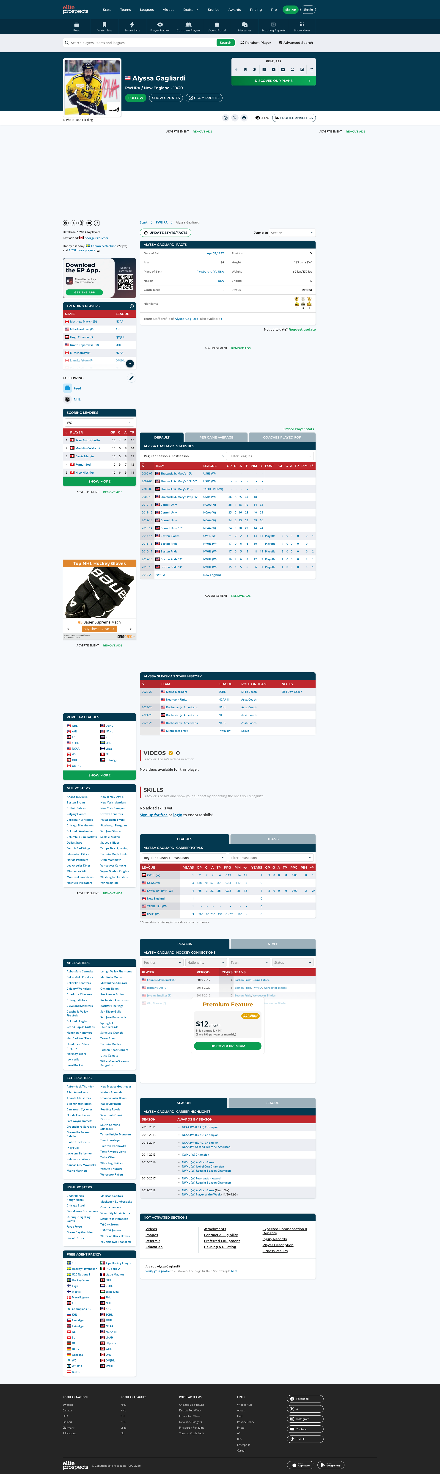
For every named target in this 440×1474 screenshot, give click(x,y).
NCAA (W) (209, 505)
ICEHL (76, 1372)
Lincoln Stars (75, 1238)
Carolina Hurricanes (80, 820)
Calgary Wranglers (79, 989)
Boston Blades (170, 536)
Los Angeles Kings (79, 865)
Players (184, 944)
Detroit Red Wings (79, 848)
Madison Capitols (111, 1196)
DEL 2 (76, 1349)
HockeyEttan (80, 1280)
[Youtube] (89, 223)
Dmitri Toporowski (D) (84, 345)
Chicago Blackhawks (80, 825)
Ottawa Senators (111, 814)
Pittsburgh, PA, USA (210, 271)
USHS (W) (209, 473)
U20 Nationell (81, 1274)
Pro (274, 10)
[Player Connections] (254, 69)
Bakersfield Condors (80, 977)
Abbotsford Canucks (80, 971)
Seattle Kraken (110, 837)
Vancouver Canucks (113, 865)
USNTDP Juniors (110, 1230)
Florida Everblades (78, 1115)
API (239, 1433)
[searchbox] (149, 42)
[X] (74, 223)
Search (225, 43)
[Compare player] (292, 69)
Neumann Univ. (176, 699)
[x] (235, 117)
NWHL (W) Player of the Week (201, 1194)
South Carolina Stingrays (110, 1127)
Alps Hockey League (119, 1263)
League (272, 1103)
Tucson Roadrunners (114, 1050)
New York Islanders (113, 802)
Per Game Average (216, 437)
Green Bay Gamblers (80, 1232)
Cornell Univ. (169, 505)
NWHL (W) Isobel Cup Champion (203, 1166)
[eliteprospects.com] (75, 9)
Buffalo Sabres (76, 808)
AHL (118, 329)
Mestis (76, 1292)
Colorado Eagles (77, 1021)
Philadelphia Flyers (112, 820)
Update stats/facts (168, 233)
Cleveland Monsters (80, 1006)
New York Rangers (112, 808)
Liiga (109, 749)
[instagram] (225, 117)
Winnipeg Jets (109, 883)
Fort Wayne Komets (79, 1121)
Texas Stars (108, 1038)
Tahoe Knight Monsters (116, 1134)
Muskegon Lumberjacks (116, 1201)
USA (221, 280)
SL (73, 1337)
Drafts (188, 10)
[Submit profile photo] (301, 69)
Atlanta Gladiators (79, 1098)
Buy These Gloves (97, 629)
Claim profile (207, 98)
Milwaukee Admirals (113, 983)
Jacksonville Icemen (80, 1153)
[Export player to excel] (273, 69)
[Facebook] (66, 223)
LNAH (109, 1337)
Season (184, 1103)
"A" (196, 497)
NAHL (109, 731)
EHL (74, 1303)
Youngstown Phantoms (115, 1242)
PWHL (109, 1366)
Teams (125, 10)
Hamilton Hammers (79, 1033)
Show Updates (166, 98)
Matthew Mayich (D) (83, 321)
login (177, 814)
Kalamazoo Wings (78, 1159)
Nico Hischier (84, 472)
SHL (108, 743)
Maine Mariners (77, 1171)
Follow (135, 98)
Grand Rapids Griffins (81, 1027)
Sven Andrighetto (87, 440)
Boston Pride (169, 544)
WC (74, 1360)
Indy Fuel (73, 1148)
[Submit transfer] (311, 69)
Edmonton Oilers (78, 854)
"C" (195, 481)
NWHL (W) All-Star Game (198, 1162)
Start (144, 222)
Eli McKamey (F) (80, 353)
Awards (234, 10)
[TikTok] (97, 223)
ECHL (75, 737)
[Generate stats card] (264, 69)
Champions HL (81, 1309)
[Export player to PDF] (283, 69)
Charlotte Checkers (79, 994)
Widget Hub (244, 1405)
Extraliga (111, 760)
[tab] (162, 437)
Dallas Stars (74, 843)
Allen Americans (77, 1092)
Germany (68, 1428)
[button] (302, 26)
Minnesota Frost (177, 731)
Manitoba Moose (111, 977)
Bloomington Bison (79, 1104)
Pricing (256, 10)
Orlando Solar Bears (113, 1098)
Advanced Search (298, 43)
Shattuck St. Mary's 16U (176, 473)
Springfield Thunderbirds (109, 1025)
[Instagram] (81, 223)
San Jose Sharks (110, 831)
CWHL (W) (209, 536)
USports (111, 1343)
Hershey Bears (76, 1054)
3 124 (265, 118)
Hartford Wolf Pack (79, 1038)
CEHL (109, 1286)
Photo (241, 1428)
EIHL (109, 1280)
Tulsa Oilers (108, 1157)
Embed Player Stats (298, 429)
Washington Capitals (114, 877)
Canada (67, 1410)
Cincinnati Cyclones (80, 1109)
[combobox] (149, 42)
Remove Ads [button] (355, 131)
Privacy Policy (245, 1422)
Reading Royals (110, 1109)
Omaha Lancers (110, 1207)
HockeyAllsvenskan (84, 1269)
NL (107, 754)
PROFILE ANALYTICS (296, 118)
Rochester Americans (114, 1000)
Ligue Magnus (115, 1274)
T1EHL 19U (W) (213, 489)
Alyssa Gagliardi (187, 318)
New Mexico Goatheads (116, 1086)
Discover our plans (274, 81)
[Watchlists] (245, 69)
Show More (99, 481)
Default (161, 437)
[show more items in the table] (130, 363)
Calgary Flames (76, 814)
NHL (75, 726)
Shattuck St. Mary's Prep (177, 489)
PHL (108, 1297)
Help (240, 1416)
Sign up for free (154, 814)
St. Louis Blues (110, 843)
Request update (302, 329)
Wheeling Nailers (111, 1163)
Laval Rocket (75, 1065)
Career (241, 1450)
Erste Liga (112, 1292)
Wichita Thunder (111, 1169)
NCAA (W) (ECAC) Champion (200, 1127)
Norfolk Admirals (111, 1092)
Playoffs (270, 536)
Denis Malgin (84, 456)
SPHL (75, 743)
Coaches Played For (282, 437)
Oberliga (77, 1355)
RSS (239, 1439)
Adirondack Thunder (80, 1086)
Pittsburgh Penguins (113, 825)
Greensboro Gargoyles (81, 1127)
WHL (75, 754)
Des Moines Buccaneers (82, 1211)
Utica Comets (109, 1055)
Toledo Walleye (110, 1140)
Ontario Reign (109, 989)
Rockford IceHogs (111, 1006)
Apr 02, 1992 (215, 253)
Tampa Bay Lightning (114, 848)
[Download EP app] (99, 278)
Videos (168, 10)
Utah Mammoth (110, 860)
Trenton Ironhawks (113, 1146)
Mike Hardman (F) (82, 329)
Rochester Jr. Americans (182, 707)
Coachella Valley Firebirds (77, 1013)
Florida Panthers (77, 860)
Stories (213, 10)
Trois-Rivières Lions (113, 1152)
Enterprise (243, 1445)
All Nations (69, 1433)
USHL (109, 726)
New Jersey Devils (112, 797)
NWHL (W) (210, 544)
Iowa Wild (73, 1059)
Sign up (290, 9)
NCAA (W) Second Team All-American (206, 1147)
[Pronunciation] (236, 69)
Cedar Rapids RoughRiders (75, 1198)
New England (157, 88)
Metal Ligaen (80, 1297)
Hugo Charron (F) (81, 337)
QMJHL (120, 337)
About (241, 1410)
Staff (273, 944)
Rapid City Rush (110, 1104)
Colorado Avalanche (80, 831)
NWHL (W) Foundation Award (201, 1178)
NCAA (119, 321)
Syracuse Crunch (111, 1033)
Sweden (68, 1405)
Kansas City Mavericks (81, 1165)
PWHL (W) (225, 731)
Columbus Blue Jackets (82, 837)
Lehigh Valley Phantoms (116, 971)
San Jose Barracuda (113, 1017)
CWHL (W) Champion (195, 1155)
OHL (118, 345)
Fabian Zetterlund (103, 246)
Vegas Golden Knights (114, 871)
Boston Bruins (76, 802)
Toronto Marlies (110, 1044)
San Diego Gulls (110, 1011)
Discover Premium (227, 1046)
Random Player (258, 43)
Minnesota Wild (77, 871)
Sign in (308, 9)
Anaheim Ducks (77, 797)
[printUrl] (244, 117)
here (234, 1271)
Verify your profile (158, 1271)
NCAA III (111, 1332)
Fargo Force (74, 1226)
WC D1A (77, 1366)
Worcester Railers (112, 1174)
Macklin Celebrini (87, 448)
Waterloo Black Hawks (115, 1236)
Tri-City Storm (109, 1224)
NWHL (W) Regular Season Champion (206, 1171)
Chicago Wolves (77, 1000)
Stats (107, 10)
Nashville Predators (79, 883)
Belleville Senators (79, 983)
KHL (108, 737)
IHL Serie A (113, 1269)
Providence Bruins (112, 994)
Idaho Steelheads (78, 1142)
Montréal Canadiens (80, 877)
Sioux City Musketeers (115, 1213)
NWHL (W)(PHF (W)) (160, 891)
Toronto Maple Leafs (113, 854)
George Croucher (96, 238)
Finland (67, 1422)
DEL (74, 1343)
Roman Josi (83, 464)
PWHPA (132, 88)
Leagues (147, 10)
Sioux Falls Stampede (114, 1219)
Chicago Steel (76, 1205)
